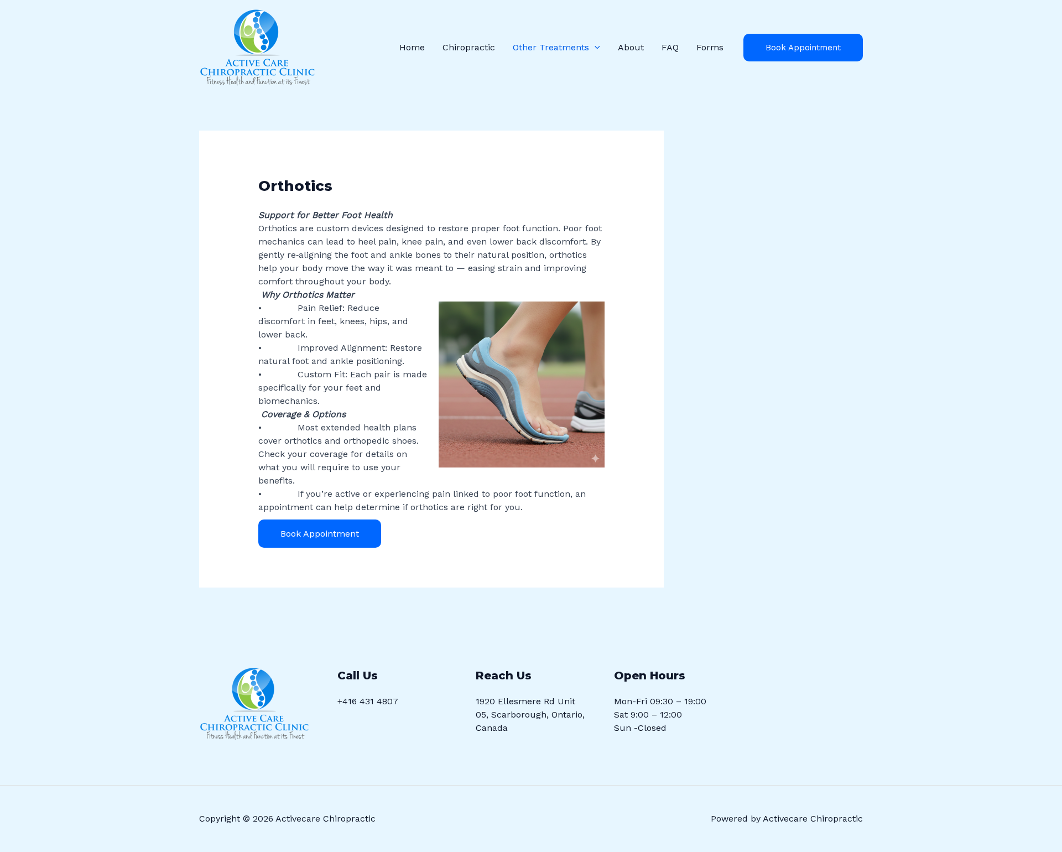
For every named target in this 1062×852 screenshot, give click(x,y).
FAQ (670, 47)
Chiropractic (468, 47)
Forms (709, 47)
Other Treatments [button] (551, 47)
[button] (594, 47)
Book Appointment (803, 48)
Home (412, 47)
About (631, 47)
